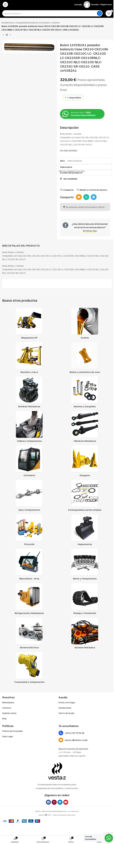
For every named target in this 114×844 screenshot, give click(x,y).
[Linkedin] (59, 802)
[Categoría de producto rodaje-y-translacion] (85, 599)
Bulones (29, 22)
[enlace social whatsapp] (86, 197)
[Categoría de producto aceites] (85, 324)
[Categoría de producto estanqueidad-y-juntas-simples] (85, 496)
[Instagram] (54, 802)
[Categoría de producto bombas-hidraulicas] (29, 393)
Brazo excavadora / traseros (46, 22)
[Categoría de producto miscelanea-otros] (29, 565)
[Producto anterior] (3, 35)
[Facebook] (48, 802)
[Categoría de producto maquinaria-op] (29, 324)
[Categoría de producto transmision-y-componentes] (29, 668)
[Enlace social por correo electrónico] (79, 197)
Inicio (3, 22)
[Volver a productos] (7, 35)
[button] (83, 178)
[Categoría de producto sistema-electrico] (29, 634)
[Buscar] (99, 13)
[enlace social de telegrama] (94, 197)
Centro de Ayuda (66, 713)
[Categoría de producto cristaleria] (29, 461)
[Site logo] (57, 4)
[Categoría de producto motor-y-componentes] (85, 565)
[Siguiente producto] (10, 35)
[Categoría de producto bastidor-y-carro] (29, 358)
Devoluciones (64, 707)
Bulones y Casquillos (15, 22)
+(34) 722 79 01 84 (74, 733)
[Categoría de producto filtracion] (29, 530)
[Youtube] (65, 802)
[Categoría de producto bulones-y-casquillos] (85, 393)
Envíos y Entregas (66, 702)
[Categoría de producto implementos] (85, 530)
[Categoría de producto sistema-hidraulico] (85, 634)
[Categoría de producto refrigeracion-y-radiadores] (29, 599)
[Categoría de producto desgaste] (85, 461)
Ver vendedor (70, 178)
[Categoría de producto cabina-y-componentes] (29, 427)
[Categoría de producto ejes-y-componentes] (29, 496)
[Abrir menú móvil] (5, 4)
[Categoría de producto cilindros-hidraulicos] (85, 427)
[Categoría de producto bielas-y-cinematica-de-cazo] (85, 358)
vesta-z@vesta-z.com (76, 740)
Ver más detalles (68, 150)
